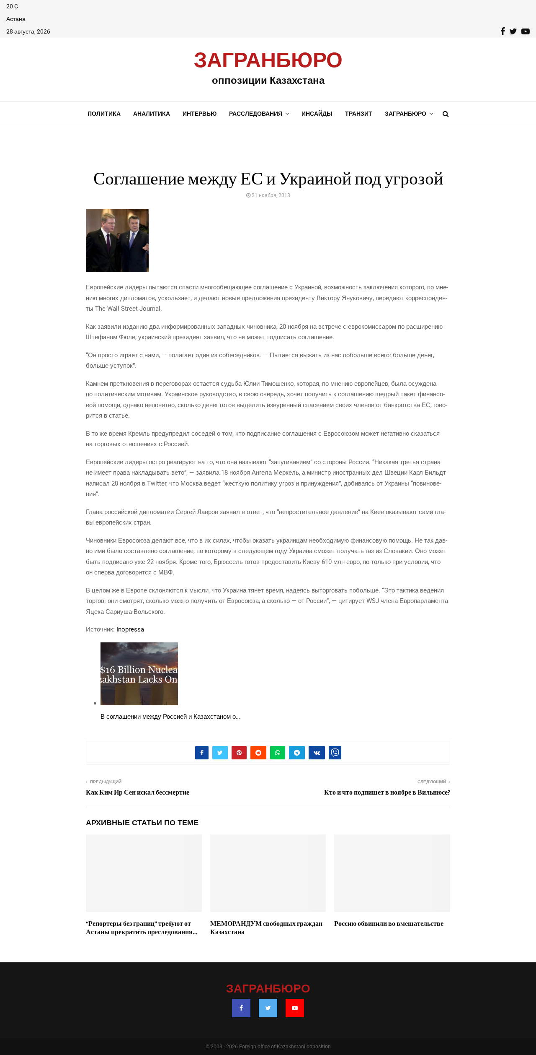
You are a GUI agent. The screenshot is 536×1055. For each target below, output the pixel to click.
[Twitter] (268, 1008)
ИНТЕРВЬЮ (199, 113)
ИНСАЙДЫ (317, 113)
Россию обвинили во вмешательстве (388, 923)
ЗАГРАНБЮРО (268, 60)
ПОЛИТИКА (104, 113)
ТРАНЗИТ (358, 113)
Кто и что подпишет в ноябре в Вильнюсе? (387, 792)
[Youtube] (295, 1008)
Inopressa (130, 629)
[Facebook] (241, 1008)
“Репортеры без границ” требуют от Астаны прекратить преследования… (141, 928)
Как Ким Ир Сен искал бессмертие (137, 792)
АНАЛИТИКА (151, 113)
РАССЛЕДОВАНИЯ (255, 113)
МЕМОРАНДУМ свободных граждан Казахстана (266, 928)
